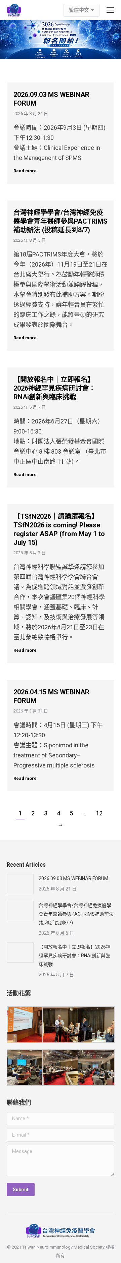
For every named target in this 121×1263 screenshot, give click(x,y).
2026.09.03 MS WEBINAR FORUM (73, 878)
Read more (25, 170)
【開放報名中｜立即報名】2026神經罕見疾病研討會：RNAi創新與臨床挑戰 (54, 388)
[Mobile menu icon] (110, 10)
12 (99, 813)
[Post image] (20, 884)
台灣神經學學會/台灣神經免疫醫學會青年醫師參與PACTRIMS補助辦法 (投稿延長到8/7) (60, 221)
